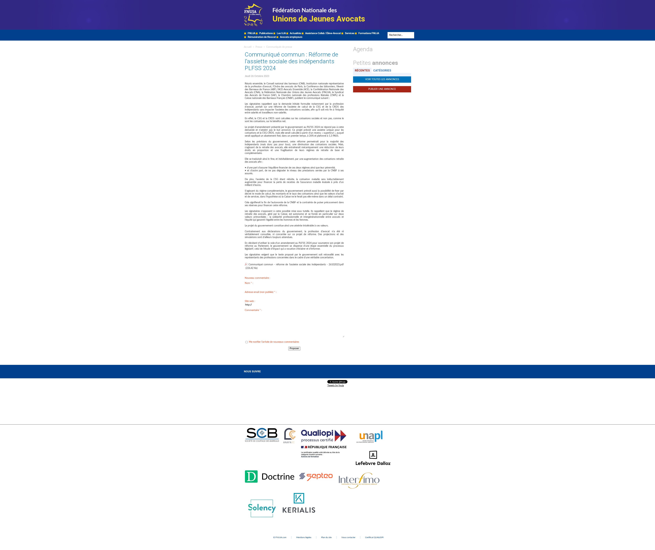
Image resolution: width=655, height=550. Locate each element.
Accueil (247, 47)
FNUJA (251, 33)
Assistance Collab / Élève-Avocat (323, 33)
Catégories (382, 70)
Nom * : (249, 283)
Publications (266, 33)
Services (349, 33)
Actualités (295, 33)
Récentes (362, 70)
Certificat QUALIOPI (374, 537)
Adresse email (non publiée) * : (260, 292)
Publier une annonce (382, 89)
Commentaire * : (253, 310)
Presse (259, 47)
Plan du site (326, 537)
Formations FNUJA (368, 33)
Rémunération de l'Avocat (261, 37)
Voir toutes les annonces (382, 79)
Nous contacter (348, 537)
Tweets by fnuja (335, 385)
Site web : (250, 301)
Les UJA (281, 33)
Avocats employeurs (290, 37)
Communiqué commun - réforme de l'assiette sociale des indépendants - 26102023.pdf (296, 264)
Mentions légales (303, 537)
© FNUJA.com (279, 537)
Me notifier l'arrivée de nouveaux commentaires (274, 342)
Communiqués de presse (279, 47)
